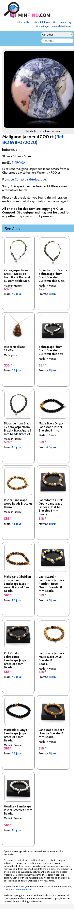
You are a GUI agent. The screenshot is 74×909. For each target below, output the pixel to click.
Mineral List (23, 22)
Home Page (42, 26)
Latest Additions (41, 22)
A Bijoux (17, 293)
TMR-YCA (18, 162)
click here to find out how (17, 889)
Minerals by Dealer (61, 26)
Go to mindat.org (62, 22)
